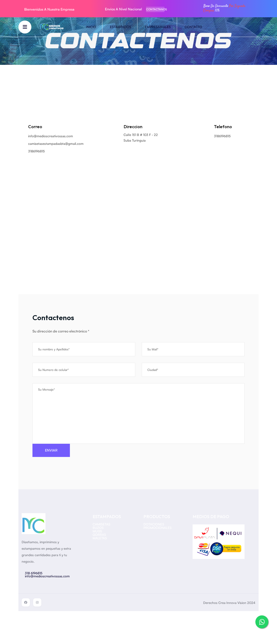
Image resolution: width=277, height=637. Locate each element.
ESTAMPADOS (120, 27)
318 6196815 (33, 573)
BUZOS (98, 528)
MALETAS (100, 538)
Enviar (51, 450)
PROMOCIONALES (157, 528)
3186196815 (222, 136)
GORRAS (99, 535)
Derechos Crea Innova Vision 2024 (229, 603)
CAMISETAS (101, 524)
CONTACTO (193, 27)
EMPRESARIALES (158, 27)
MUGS (97, 531)
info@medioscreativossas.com (50, 136)
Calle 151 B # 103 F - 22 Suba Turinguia (141, 137)
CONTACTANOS (155, 9)
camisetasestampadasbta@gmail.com (56, 144)
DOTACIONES (153, 524)
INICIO (91, 27)
